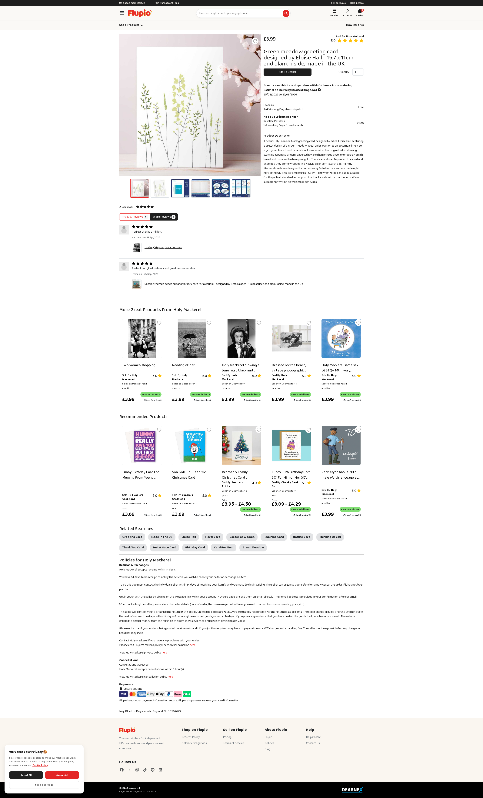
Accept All (62, 775)
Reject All (26, 775)
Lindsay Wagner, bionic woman (163, 247)
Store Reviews (163, 216)
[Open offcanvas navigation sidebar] (122, 13)
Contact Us (313, 743)
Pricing (227, 737)
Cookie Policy (40, 765)
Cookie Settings (44, 785)
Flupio (268, 737)
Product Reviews (134, 216)
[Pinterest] (152, 770)
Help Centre (357, 3)
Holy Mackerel (355, 36)
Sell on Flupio (338, 3)
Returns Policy (191, 737)
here (192, 645)
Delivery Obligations (194, 743)
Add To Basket (287, 72)
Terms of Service (233, 743)
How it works (355, 25)
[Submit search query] (286, 13)
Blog (267, 749)
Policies (269, 743)
